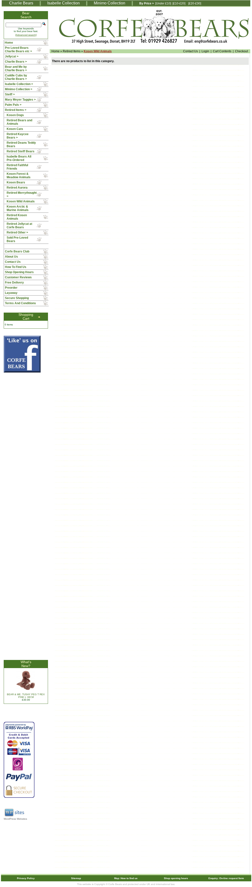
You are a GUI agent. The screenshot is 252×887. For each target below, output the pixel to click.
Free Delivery (14, 282)
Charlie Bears (21, 3)
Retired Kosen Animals (17, 216)
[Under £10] (163, 3)
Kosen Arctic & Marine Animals (18, 208)
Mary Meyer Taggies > (20, 99)
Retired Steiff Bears (20, 151)
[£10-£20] (179, 3)
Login (205, 51)
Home (55, 51)
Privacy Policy (26, 878)
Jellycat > (11, 56)
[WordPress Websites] (15, 816)
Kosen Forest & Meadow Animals (19, 175)
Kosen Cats (15, 129)
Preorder (11, 287)
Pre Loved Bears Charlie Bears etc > (18, 49)
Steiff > (10, 94)
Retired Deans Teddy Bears (21, 144)
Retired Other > (17, 232)
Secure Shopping (17, 298)
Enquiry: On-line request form (226, 878)
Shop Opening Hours (19, 272)
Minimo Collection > (18, 89)
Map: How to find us (126, 878)
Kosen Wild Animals (98, 51)
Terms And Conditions (20, 303)
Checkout (241, 51)
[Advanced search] (26, 35)
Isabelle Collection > (19, 84)
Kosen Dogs (15, 115)
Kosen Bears (16, 182)
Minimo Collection (109, 3)
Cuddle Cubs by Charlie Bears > (16, 77)
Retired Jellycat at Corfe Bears (19, 225)
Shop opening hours (176, 878)
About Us (11, 256)
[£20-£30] (194, 3)
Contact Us (190, 51)
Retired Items (71, 51)
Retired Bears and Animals (19, 122)
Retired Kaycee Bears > (18, 135)
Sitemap (76, 878)
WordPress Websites (15, 818)
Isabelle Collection (63, 3)
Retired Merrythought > (22, 194)
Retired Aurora (17, 187)
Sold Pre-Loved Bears (17, 239)
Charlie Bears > (16, 61)
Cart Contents (222, 51)
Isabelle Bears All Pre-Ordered (19, 158)
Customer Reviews (18, 277)
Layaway (11, 293)
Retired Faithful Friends (17, 166)
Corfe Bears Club (17, 251)
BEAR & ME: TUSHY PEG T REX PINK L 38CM (26, 695)
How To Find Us (15, 267)
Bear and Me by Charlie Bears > (16, 68)
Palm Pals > (13, 104)
